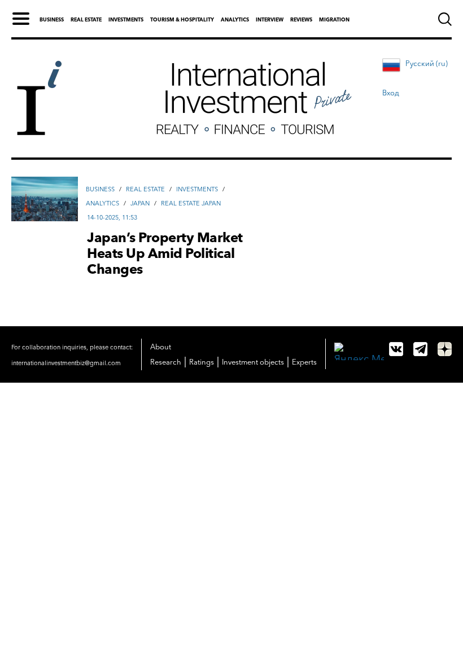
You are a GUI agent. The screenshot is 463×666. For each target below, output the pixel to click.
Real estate (86, 19)
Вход (390, 92)
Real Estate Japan (191, 203)
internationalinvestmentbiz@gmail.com (66, 363)
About (160, 346)
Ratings (201, 361)
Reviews (301, 19)
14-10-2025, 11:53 (112, 217)
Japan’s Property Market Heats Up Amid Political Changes (165, 253)
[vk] (396, 349)
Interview (269, 19)
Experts (304, 361)
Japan (140, 203)
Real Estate (145, 189)
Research (165, 361)
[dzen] (445, 349)
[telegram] (420, 349)
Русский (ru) (426, 63)
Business (52, 19)
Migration (334, 19)
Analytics (235, 19)
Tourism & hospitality (182, 19)
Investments (125, 19)
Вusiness (100, 189)
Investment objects (253, 361)
